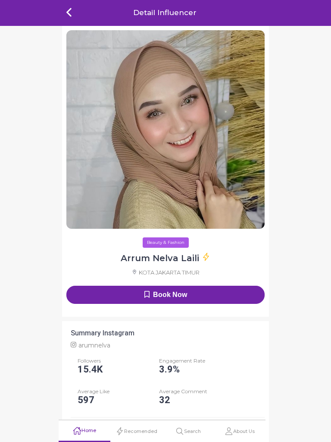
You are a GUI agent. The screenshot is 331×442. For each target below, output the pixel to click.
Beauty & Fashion (165, 242)
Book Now (170, 294)
